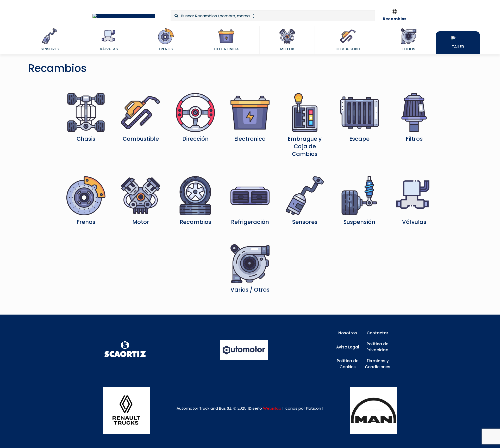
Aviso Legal (347, 347)
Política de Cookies (347, 364)
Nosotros (347, 333)
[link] (126, 410)
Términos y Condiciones (377, 364)
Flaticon (313, 408)
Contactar (377, 333)
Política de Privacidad (377, 347)
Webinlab (272, 408)
